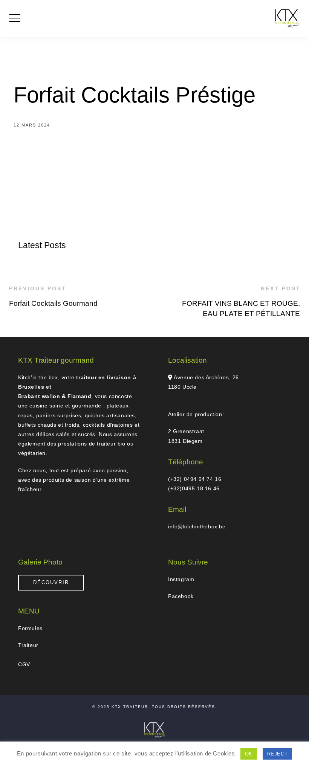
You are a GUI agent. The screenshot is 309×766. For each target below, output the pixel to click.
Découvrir (51, 582)
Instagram (181, 579)
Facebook (181, 596)
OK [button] (248, 754)
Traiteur (28, 645)
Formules (30, 628)
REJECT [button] (277, 754)
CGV (24, 664)
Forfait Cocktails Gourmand (53, 303)
